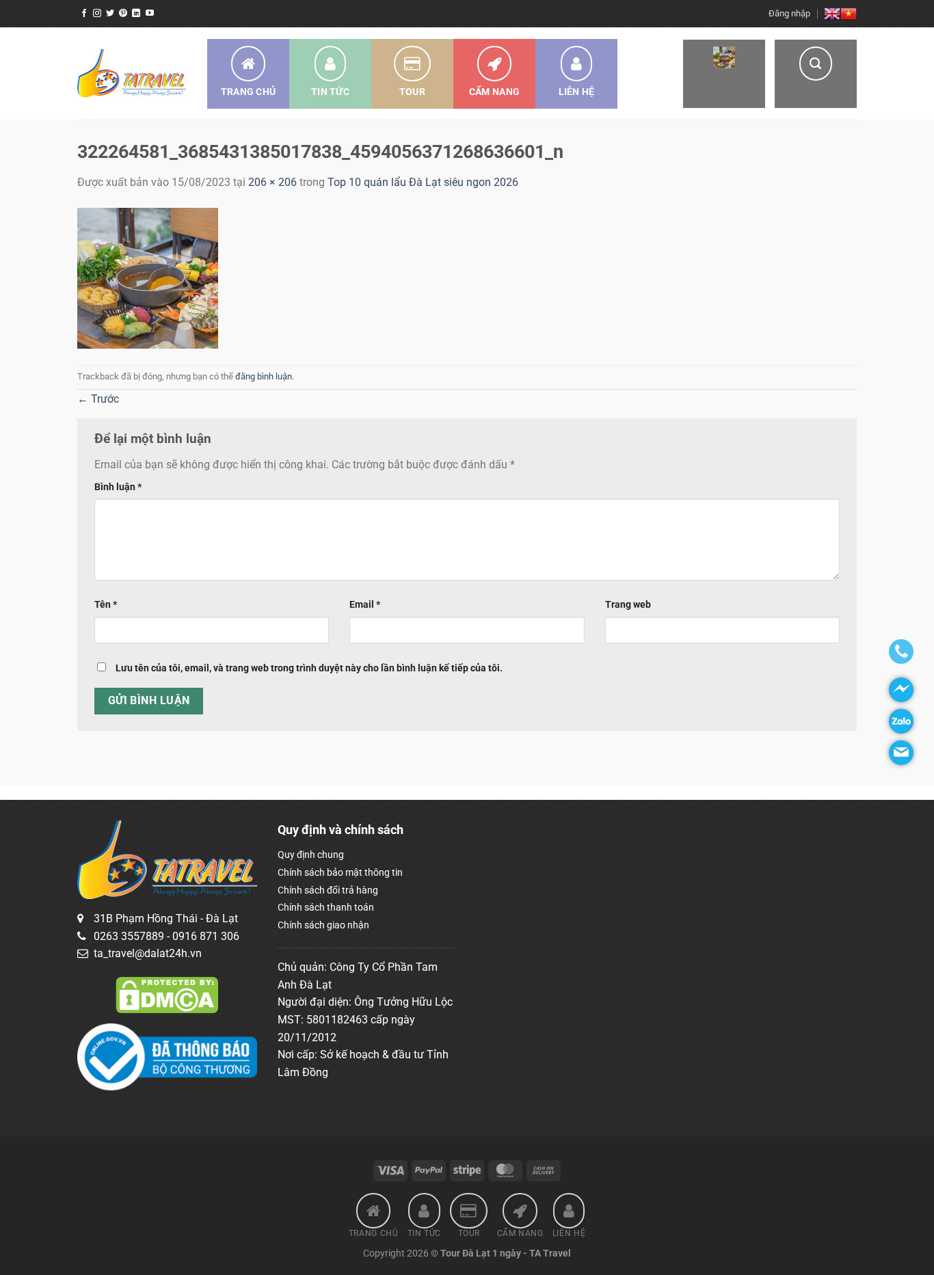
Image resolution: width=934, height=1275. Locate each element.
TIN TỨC (330, 91)
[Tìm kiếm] (816, 74)
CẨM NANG (494, 91)
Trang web (628, 604)
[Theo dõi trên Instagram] (97, 13)
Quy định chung (311, 854)
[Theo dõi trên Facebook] (84, 13)
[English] (832, 13)
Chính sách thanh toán (326, 907)
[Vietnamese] (848, 13)
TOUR (412, 91)
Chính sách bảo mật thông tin (340, 872)
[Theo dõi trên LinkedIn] (136, 13)
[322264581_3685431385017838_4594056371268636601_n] (147, 277)
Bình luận (118, 487)
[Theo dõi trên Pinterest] (123, 13)
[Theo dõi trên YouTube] (150, 13)
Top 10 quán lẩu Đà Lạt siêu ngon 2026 (423, 182)
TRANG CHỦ (248, 91)
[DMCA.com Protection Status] (167, 994)
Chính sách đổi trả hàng (328, 890)
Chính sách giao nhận (323, 925)
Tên (105, 604)
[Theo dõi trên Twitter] (110, 13)
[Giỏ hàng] (724, 74)
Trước (98, 398)
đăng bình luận (263, 376)
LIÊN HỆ (577, 91)
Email (364, 604)
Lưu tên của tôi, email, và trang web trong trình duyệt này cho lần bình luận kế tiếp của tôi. (309, 668)
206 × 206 (272, 182)
